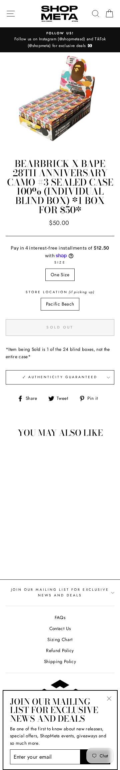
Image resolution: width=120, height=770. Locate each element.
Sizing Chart (59, 639)
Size (59, 262)
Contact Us (60, 628)
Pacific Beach (60, 304)
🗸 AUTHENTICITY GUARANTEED (60, 377)
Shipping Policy (60, 661)
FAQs (60, 617)
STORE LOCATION (60, 292)
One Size (60, 274)
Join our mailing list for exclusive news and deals (60, 592)
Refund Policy (60, 650)
